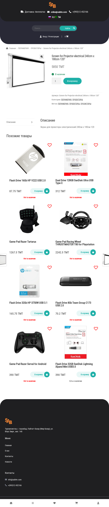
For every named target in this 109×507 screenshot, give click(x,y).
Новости (8, 462)
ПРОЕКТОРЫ (36, 48)
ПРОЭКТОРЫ (86, 104)
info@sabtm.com (15, 480)
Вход (45, 36)
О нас (7, 451)
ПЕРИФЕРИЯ (23, 48)
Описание (11, 122)
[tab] (20, 122)
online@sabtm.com (59, 12)
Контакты (9, 456)
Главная (12, 48)
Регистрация (53, 36)
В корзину (72, 80)
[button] (48, 143)
